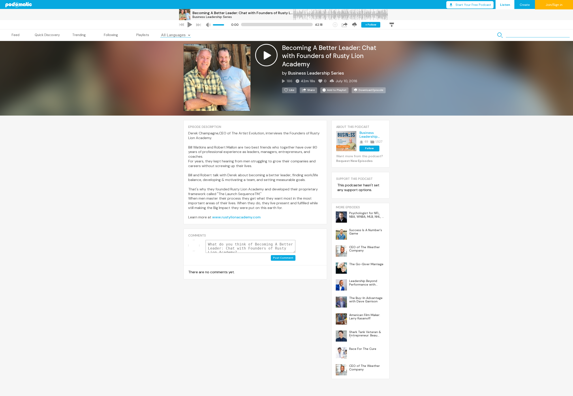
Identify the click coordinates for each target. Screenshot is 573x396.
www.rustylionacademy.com (236, 217)
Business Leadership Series (212, 17)
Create (525, 5)
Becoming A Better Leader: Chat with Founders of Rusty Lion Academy (242, 13)
